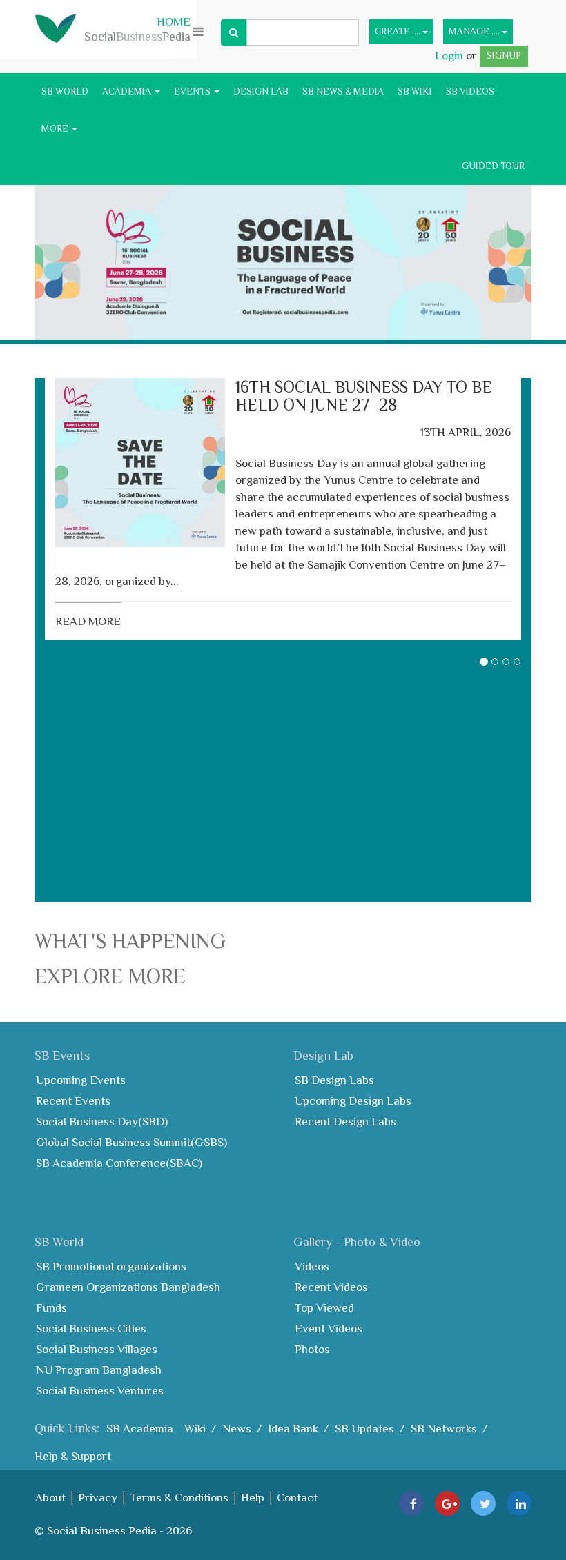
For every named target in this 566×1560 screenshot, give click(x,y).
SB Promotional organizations (111, 1266)
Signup (504, 55)
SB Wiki (415, 91)
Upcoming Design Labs (353, 1100)
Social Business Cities (91, 1328)
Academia (127, 91)
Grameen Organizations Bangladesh (128, 1287)
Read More (88, 621)
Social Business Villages (96, 1349)
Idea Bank (293, 1428)
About (50, 1497)
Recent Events (73, 1100)
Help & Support (73, 1456)
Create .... (398, 31)
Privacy (97, 1497)
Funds (51, 1307)
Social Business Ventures (100, 1390)
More (55, 129)
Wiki (195, 1428)
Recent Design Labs (345, 1121)
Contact (297, 1497)
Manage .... (475, 31)
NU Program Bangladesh (99, 1369)
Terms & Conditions (179, 1497)
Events (193, 91)
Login (450, 55)
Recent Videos (331, 1287)
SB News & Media (343, 91)
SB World (64, 91)
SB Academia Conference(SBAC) (119, 1162)
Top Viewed (324, 1307)
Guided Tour (493, 166)
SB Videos (470, 91)
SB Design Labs (334, 1080)
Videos (312, 1266)
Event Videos (328, 1328)
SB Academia (139, 1428)
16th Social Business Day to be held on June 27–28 (363, 395)
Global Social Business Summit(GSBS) (131, 1142)
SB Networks (444, 1428)
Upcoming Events (81, 1080)
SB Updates (364, 1428)
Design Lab (261, 91)
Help (252, 1497)
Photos (312, 1349)
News (236, 1428)
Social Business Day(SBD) (102, 1121)
